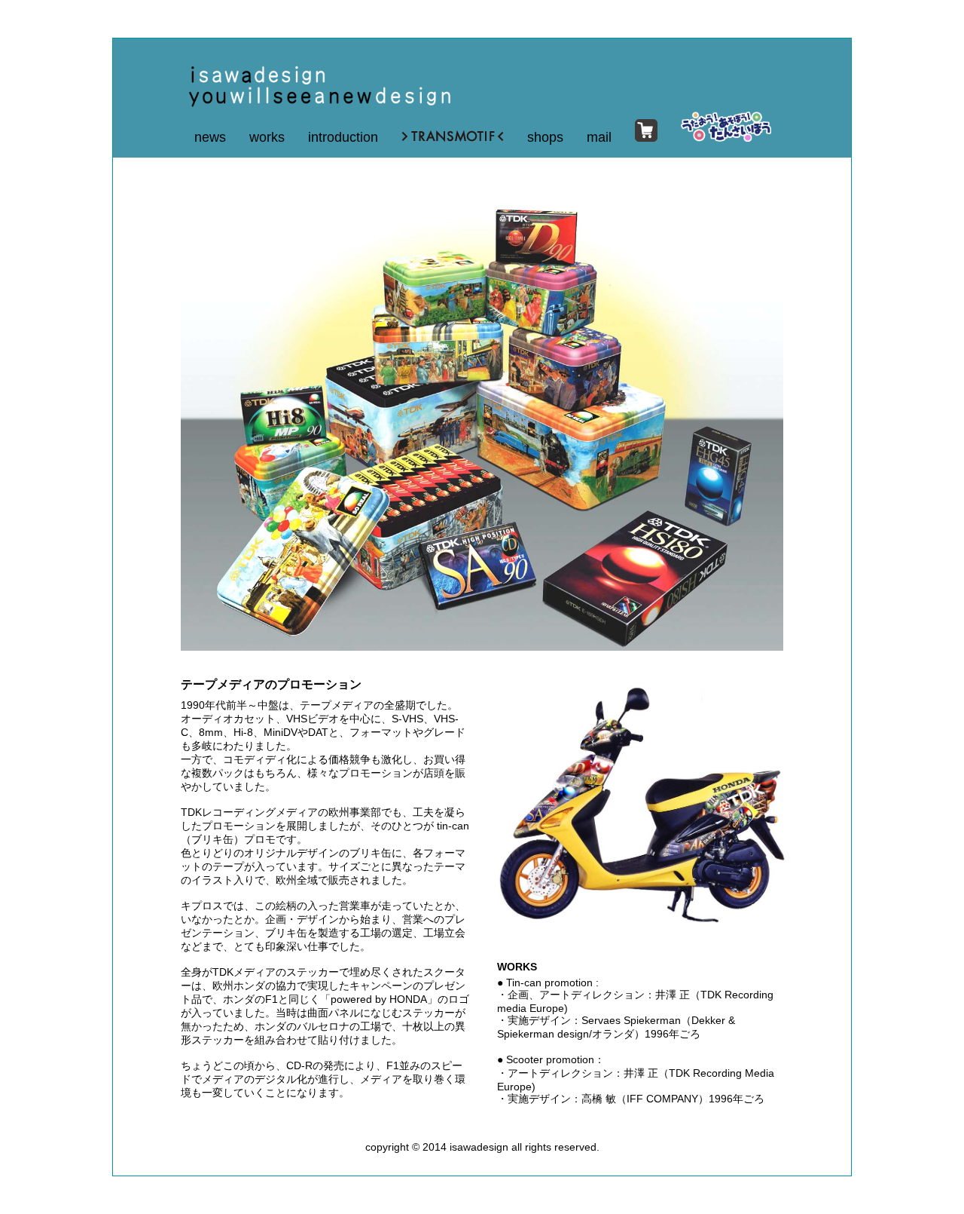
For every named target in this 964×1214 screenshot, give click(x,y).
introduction (343, 137)
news (210, 137)
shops (545, 137)
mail (599, 137)
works (267, 137)
